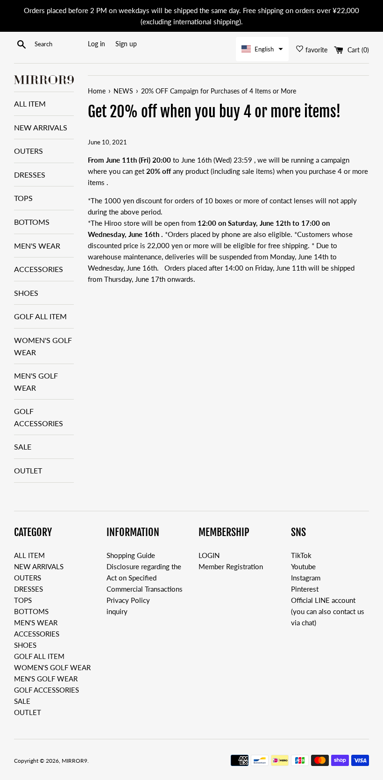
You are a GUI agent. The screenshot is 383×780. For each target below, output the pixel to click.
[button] (262, 49)
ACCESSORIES (38, 269)
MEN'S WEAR (37, 245)
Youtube (303, 566)
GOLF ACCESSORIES (38, 417)
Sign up (126, 44)
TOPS (23, 197)
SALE (22, 446)
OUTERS (28, 150)
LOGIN (209, 555)
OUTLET (28, 470)
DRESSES (29, 174)
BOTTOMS (32, 221)
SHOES (26, 292)
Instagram (305, 577)
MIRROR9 (74, 760)
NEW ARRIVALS (40, 127)
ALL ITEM (30, 103)
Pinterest (305, 589)
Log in (96, 44)
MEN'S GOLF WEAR (36, 381)
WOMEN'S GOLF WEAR (43, 346)
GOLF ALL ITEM (40, 316)
